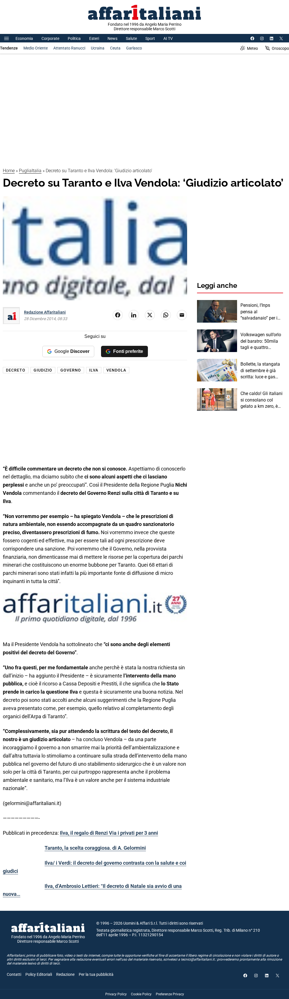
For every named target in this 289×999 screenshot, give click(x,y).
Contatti (14, 974)
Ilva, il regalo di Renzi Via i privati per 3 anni (109, 833)
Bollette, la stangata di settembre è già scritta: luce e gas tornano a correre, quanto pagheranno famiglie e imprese (260, 370)
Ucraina (97, 48)
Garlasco (134, 48)
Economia (24, 38)
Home (9, 170)
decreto (15, 370)
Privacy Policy (116, 994)
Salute (131, 38)
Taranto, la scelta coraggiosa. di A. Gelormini (95, 848)
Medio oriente (35, 48)
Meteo (252, 48)
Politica (74, 38)
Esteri (94, 38)
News (112, 38)
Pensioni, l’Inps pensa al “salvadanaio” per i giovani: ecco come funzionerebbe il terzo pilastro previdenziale (259, 312)
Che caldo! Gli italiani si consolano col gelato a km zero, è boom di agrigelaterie (261, 400)
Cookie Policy (141, 994)
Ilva (93, 370)
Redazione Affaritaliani (45, 312)
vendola (116, 370)
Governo (70, 370)
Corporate (50, 38)
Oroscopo (280, 48)
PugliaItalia (30, 170)
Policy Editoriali (38, 974)
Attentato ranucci (69, 48)
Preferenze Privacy (170, 994)
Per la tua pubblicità (96, 974)
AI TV (168, 38)
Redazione (65, 974)
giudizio (43, 370)
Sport (150, 38)
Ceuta (115, 48)
